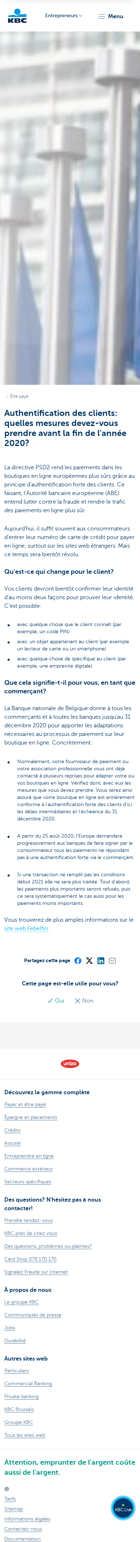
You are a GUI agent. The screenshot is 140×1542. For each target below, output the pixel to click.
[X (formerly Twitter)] (89, 960)
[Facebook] (77, 960)
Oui (59, 1001)
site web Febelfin (26, 928)
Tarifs (10, 1499)
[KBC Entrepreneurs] (17, 15)
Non (87, 1001)
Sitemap (13, 1509)
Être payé (19, 396)
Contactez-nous (23, 1529)
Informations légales (27, 1519)
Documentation (22, 1539)
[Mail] (112, 960)
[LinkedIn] (100, 960)
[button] (110, 16)
